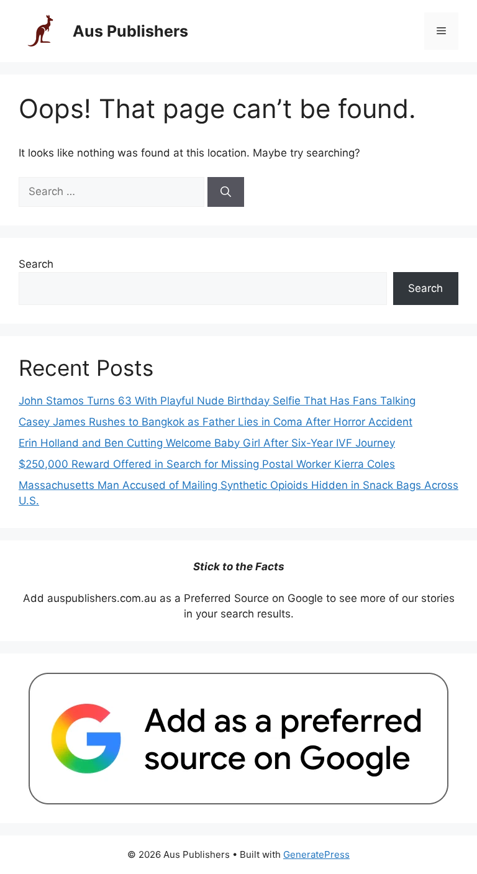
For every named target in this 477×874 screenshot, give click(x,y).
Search (36, 264)
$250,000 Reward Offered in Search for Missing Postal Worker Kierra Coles (207, 464)
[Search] (225, 192)
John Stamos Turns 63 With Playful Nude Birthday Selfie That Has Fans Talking (217, 400)
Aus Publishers (130, 31)
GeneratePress (316, 854)
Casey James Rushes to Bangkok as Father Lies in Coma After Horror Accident (215, 422)
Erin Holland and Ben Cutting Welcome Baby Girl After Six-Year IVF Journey (207, 443)
